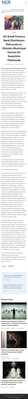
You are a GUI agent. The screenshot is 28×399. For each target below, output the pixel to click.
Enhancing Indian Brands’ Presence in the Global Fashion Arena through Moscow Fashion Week (13, 382)
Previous (8, 279)
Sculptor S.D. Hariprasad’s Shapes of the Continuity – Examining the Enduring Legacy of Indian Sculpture (14, 323)
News (8, 358)
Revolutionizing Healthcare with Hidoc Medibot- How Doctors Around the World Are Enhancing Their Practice (13, 286)
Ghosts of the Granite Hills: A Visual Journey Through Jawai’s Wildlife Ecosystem (12, 352)
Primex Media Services (14, 397)
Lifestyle (14, 32)
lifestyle (11, 266)
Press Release (20, 328)
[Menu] (26, 2)
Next (5, 291)
